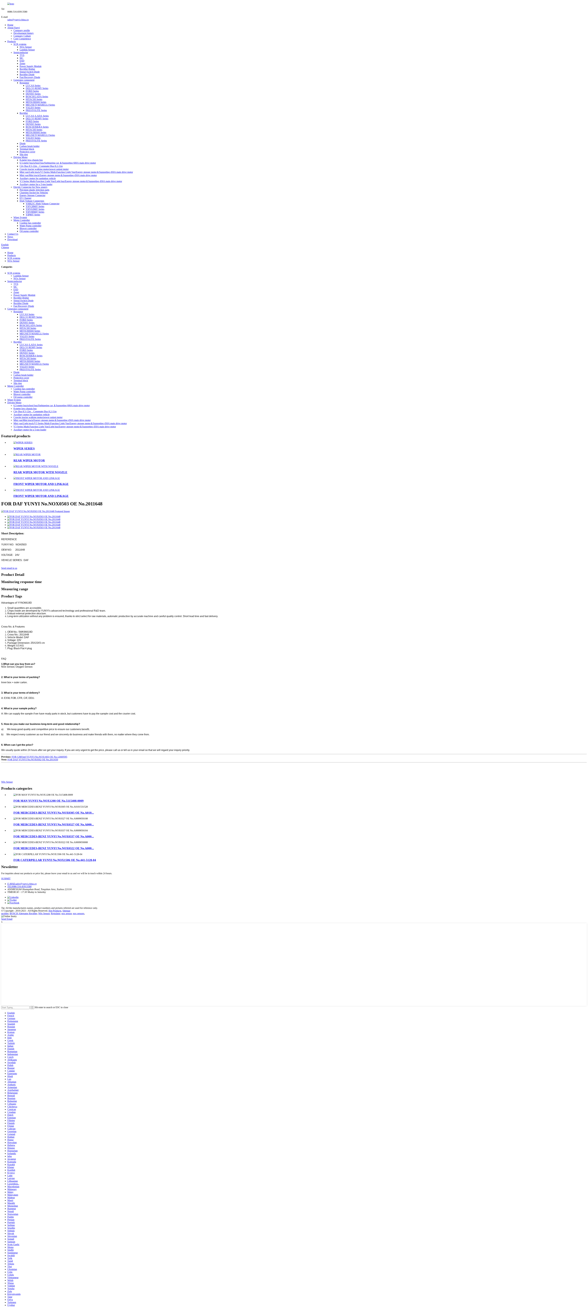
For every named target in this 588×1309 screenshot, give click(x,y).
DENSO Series (33, 94)
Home (10, 25)
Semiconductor (20, 52)
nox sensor (66, 913)
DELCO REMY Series (37, 88)
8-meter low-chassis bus (31, 160)
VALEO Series (33, 107)
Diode (23, 143)
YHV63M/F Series (35, 209)
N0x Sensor (7, 782)
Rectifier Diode (27, 74)
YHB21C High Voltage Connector (42, 203)
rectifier (4, 913)
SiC (21, 58)
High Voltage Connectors (32, 201)
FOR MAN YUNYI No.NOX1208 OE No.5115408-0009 (48, 800)
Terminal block (27, 149)
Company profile (21, 30)
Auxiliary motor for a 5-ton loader (36, 184)
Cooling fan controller (30, 223)
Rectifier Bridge (27, 69)
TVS (22, 55)
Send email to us (9, 568)
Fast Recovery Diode (30, 77)
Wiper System (20, 217)
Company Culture (22, 36)
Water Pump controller (30, 225)
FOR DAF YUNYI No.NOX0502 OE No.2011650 (33, 759)
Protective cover (27, 151)
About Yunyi (13, 27)
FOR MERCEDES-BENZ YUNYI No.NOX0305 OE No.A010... (53, 812)
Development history (23, 33)
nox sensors (78, 913)
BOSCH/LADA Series (37, 96)
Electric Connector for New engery (30, 187)
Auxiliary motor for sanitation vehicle (38, 178)
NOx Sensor (26, 47)
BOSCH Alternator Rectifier (23, 913)
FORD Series (32, 91)
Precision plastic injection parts (34, 190)
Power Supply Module (30, 66)
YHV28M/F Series (35, 206)
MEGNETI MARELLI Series (40, 105)
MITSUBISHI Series (36, 102)
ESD (22, 60)
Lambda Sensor (27, 49)
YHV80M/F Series (35, 212)
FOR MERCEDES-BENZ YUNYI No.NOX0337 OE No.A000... (53, 836)
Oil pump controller (29, 231)
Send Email (6, 919)
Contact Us (12, 234)
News (10, 236)
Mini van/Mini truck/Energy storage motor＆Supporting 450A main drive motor (58, 175)
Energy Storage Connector (32, 195)
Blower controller (28, 228)
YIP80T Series (33, 214)
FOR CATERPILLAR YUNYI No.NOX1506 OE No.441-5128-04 (54, 860)
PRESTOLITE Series (36, 110)
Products (11, 41)
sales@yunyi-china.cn (18, 19)
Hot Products (55, 910)
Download (12, 239)
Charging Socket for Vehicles (34, 192)
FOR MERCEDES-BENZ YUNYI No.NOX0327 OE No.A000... (53, 824)
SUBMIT (6, 878)
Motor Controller (21, 220)
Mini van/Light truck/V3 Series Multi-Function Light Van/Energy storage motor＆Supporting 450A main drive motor (76, 172)
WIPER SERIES (24, 448)
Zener (22, 63)
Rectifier (24, 113)
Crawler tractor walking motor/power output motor (44, 169)
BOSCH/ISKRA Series (37, 127)
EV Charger (25, 198)
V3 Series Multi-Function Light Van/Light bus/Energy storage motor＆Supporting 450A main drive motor (71, 181)
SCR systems (19, 44)
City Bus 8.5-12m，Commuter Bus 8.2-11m (41, 166)
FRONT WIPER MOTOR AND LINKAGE (41, 484)
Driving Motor (20, 157)
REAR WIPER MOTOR (29, 460)
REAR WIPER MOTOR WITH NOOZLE (40, 472)
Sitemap (66, 910)
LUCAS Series (33, 85)
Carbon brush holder (30, 146)
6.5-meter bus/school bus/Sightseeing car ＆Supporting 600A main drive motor (58, 163)
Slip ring (24, 154)
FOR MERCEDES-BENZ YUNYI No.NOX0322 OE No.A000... (53, 848)
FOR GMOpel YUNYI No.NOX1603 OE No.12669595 (39, 757)
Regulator (24, 82)
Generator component (23, 80)
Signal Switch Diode (30, 71)
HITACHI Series (34, 99)
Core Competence (22, 38)
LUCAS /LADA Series (37, 116)
